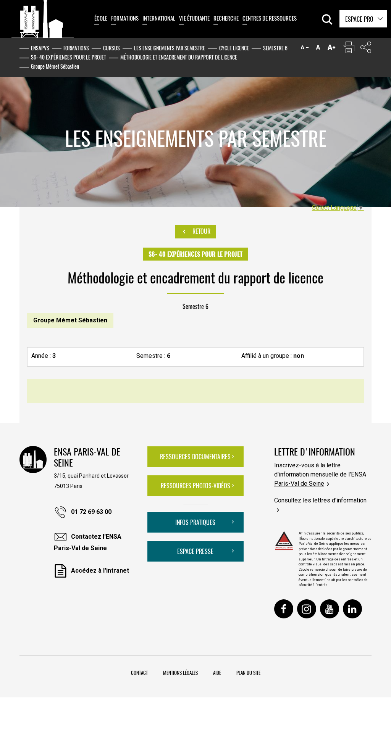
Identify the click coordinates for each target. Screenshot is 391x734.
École (100, 18)
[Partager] (366, 49)
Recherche (226, 18)
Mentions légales (180, 672)
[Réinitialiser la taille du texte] (318, 49)
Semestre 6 (275, 48)
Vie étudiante (194, 18)
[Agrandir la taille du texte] (331, 49)
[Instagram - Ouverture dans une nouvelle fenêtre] (306, 608)
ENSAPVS (40, 48)
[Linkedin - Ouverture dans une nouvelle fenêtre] (352, 608)
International (158, 18)
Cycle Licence (234, 48)
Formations (125, 18)
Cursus (111, 48)
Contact (139, 672)
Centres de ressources (269, 18)
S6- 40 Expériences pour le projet (68, 57)
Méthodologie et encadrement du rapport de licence (178, 57)
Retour (200, 231)
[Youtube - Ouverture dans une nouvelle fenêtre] (329, 608)
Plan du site (248, 672)
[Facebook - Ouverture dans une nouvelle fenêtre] (283, 608)
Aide (217, 672)
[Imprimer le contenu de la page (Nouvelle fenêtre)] (348, 49)
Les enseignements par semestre (169, 48)
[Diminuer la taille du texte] (304, 49)
